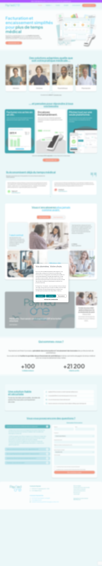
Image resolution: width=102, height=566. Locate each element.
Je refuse (51, 296)
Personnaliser (61, 296)
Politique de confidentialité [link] (51, 299)
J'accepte (40, 296)
